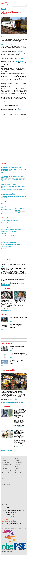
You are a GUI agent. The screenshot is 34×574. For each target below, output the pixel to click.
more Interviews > (6, 450)
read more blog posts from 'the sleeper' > (12, 402)
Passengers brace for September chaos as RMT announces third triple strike (13, 190)
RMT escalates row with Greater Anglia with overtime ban (12, 177)
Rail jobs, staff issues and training (9, 220)
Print (4, 114)
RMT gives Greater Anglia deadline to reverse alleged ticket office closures (12, 193)
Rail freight (3, 248)
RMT (2, 44)
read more (3, 271)
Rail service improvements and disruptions (11, 229)
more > (11, 321)
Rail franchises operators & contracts (10, 242)
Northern (3, 60)
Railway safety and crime (7, 222)
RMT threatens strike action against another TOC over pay (13, 187)
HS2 (2, 238)
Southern (10, 60)
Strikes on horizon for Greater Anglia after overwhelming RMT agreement (11, 183)
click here (20, 109)
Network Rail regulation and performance (11, 244)
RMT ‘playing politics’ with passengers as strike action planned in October (12, 180)
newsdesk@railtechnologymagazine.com (16, 517)
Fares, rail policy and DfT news (8, 231)
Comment (23, 114)
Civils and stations (5, 225)
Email (10, 114)
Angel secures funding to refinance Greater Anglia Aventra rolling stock (13, 170)
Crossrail (3, 233)
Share (16, 114)
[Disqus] (14, 139)
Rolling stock (4, 240)
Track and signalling (6, 227)
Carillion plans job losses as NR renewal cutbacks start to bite (13, 197)
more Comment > (6, 310)
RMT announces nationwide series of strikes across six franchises (14, 173)
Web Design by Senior (7, 551)
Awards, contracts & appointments (9, 251)
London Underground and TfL (8, 235)
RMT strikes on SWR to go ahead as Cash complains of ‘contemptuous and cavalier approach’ (14, 166)
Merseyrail (21, 58)
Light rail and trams (6, 246)
